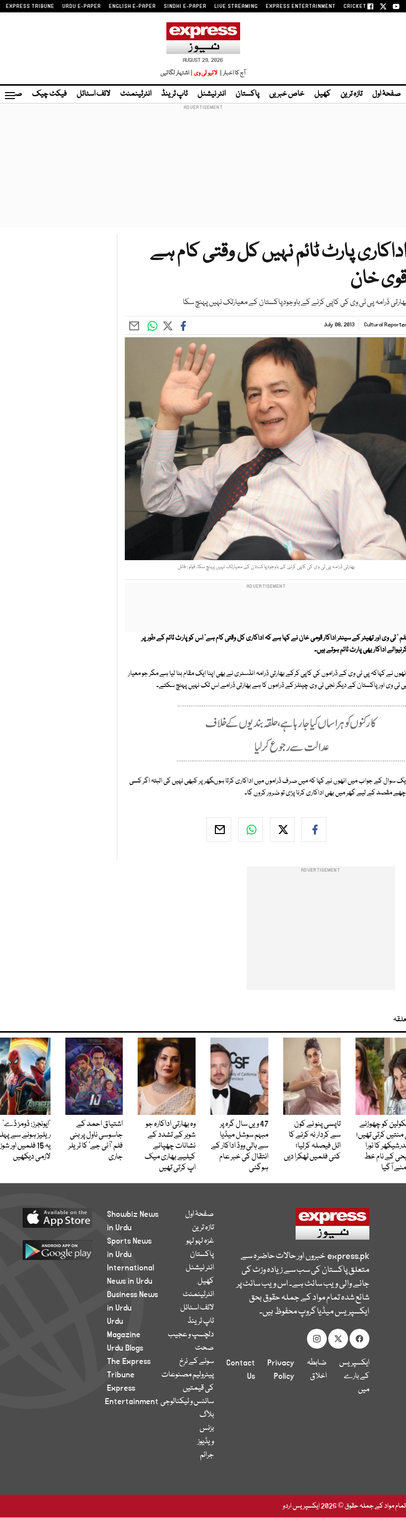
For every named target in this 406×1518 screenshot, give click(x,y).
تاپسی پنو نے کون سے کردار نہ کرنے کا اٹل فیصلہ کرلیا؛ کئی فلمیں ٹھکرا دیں (312, 1140)
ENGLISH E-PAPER (132, 6)
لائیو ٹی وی (205, 73)
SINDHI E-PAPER (185, 6)
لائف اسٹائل (93, 94)
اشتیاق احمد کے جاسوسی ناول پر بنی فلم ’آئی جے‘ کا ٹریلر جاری (95, 1140)
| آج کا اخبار (232, 73)
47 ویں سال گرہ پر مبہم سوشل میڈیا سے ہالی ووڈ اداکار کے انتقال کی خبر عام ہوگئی (239, 1146)
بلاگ (207, 1415)
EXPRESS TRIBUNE (30, 6)
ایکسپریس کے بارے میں (354, 1376)
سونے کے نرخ (196, 1361)
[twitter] (282, 829)
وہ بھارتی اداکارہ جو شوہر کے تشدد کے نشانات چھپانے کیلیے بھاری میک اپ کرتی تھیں (170, 1146)
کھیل (322, 94)
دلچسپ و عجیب (191, 1335)
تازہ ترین (351, 94)
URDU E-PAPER (81, 6)
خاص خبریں (286, 94)
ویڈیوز (206, 1442)
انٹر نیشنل (212, 94)
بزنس (207, 1428)
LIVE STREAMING (236, 6)
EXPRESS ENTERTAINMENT (301, 6)
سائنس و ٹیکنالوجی (187, 1402)
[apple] (64, 1217)
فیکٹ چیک (49, 94)
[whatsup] (250, 829)
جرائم (207, 1455)
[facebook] (314, 829)
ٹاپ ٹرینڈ (174, 94)
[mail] (218, 829)
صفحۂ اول (386, 94)
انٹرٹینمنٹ (136, 94)
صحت (204, 1348)
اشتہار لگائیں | (176, 73)
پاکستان (247, 94)
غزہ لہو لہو (200, 1241)
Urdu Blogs (125, 1348)
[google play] (64, 1249)
